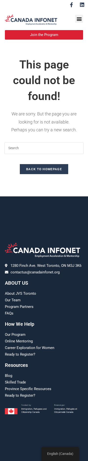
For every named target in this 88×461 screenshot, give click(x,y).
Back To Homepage (44, 169)
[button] (79, 19)
